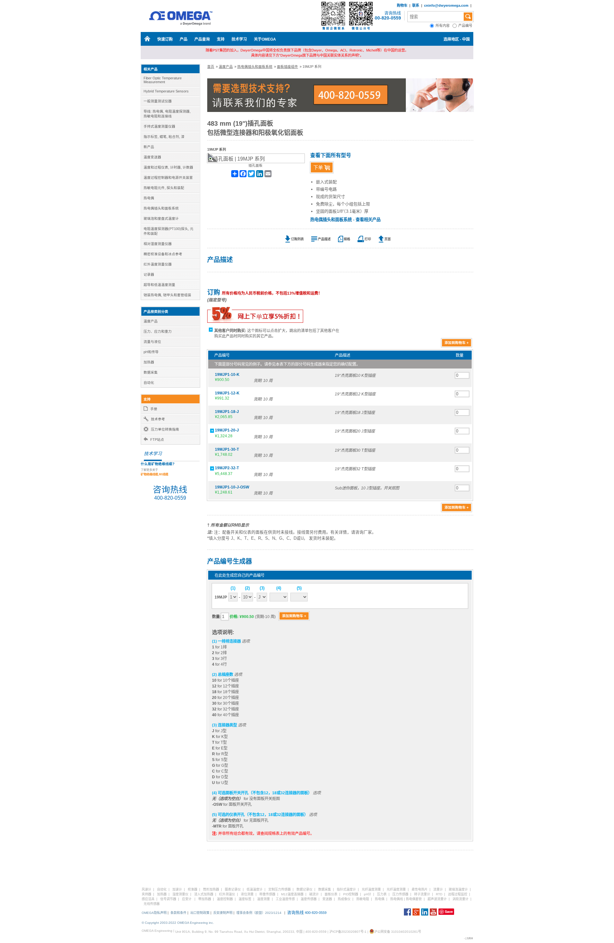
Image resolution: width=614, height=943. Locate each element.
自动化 (162, 889)
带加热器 (204, 899)
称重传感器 (267, 894)
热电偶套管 (414, 899)
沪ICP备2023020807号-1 (347, 931)
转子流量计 (422, 894)
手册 (153, 409)
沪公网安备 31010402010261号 (397, 931)
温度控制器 (225, 899)
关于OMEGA (265, 39)
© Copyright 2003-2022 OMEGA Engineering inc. (178, 922)
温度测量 (263, 899)
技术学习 (239, 39)
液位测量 (247, 894)
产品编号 (465, 26)
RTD (439, 894)
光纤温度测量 (371, 889)
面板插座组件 (287, 66)
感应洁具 (148, 899)
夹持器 (146, 894)
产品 (183, 39)
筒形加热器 (211, 889)
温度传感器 (309, 899)
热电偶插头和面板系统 (254, 66)
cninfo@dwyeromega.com (446, 5)
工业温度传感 (285, 899)
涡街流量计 (460, 899)
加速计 (177, 889)
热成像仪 (344, 899)
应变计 (187, 899)
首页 (210, 66)
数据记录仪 (304, 889)
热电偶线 (396, 899)
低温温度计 (255, 889)
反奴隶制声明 (222, 913)
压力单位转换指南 (165, 429)
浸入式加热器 (203, 894)
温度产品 (226, 66)
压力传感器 (400, 894)
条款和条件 (178, 913)
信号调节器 (168, 899)
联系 (415, 5)
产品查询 (202, 39)
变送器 (327, 899)
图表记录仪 (233, 889)
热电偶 (379, 899)
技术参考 (158, 419)
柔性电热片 (420, 889)
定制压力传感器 (279, 889)
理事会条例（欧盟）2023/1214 (258, 913)
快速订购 (165, 39)
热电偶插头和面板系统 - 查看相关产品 (345, 219)
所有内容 (444, 26)
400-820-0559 (386, 17)
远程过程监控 (457, 894)
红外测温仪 (227, 894)
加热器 (162, 894)
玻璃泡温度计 (458, 889)
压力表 (382, 894)
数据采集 (324, 889)
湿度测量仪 (180, 894)
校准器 (192, 889)
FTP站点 (157, 439)
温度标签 (245, 899)
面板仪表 (331, 894)
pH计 (367, 894)
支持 (220, 39)
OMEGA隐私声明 (154, 913)
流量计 (438, 889)
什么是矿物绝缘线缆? (158, 464)
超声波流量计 (437, 899)
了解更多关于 (154, 472)
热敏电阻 (362, 899)
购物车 (402, 5)
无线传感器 (152, 904)
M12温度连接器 (292, 894)
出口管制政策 (199, 913)
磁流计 (314, 894)
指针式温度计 (346, 889)
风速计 (146, 889)
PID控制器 (350, 894)
